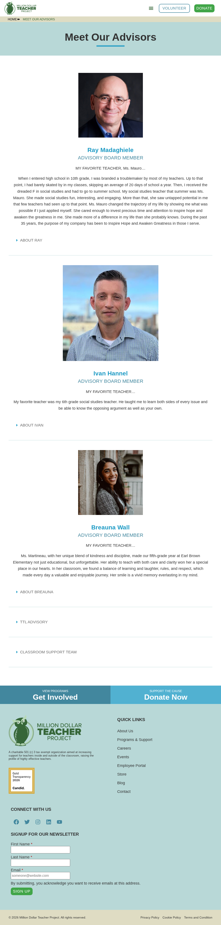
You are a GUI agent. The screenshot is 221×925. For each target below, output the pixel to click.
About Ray (31, 240)
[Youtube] (59, 821)
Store (121, 774)
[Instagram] (37, 821)
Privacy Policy (149, 917)
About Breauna (36, 592)
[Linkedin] (48, 821)
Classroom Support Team (48, 652)
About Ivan (31, 425)
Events (123, 757)
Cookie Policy (172, 917)
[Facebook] (16, 821)
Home (12, 19)
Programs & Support (134, 739)
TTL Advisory (34, 622)
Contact (124, 791)
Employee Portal (131, 765)
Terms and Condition (198, 917)
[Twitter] (27, 821)
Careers (124, 748)
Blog (121, 783)
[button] (151, 8)
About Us (125, 731)
